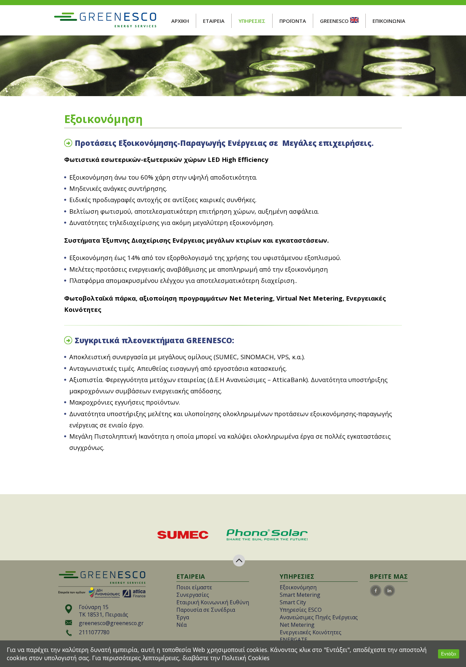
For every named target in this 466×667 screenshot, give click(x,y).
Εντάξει (448, 653)
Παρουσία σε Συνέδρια (205, 609)
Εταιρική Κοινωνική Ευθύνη (212, 602)
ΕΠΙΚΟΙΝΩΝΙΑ (389, 20)
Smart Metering (300, 594)
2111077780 (94, 632)
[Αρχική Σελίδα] (105, 26)
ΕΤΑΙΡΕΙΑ (213, 20)
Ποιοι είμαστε (194, 587)
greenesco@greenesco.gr (111, 623)
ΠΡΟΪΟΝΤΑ (292, 20)
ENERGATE (293, 639)
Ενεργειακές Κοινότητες (310, 632)
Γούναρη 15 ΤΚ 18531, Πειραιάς (103, 610)
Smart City (293, 602)
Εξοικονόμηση (298, 587)
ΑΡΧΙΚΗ (180, 20)
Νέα (181, 624)
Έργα (182, 617)
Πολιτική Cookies (246, 658)
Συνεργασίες (192, 594)
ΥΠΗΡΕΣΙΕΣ (251, 20)
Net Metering (297, 624)
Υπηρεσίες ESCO (301, 609)
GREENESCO (335, 20)
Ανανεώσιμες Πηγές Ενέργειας (319, 617)
